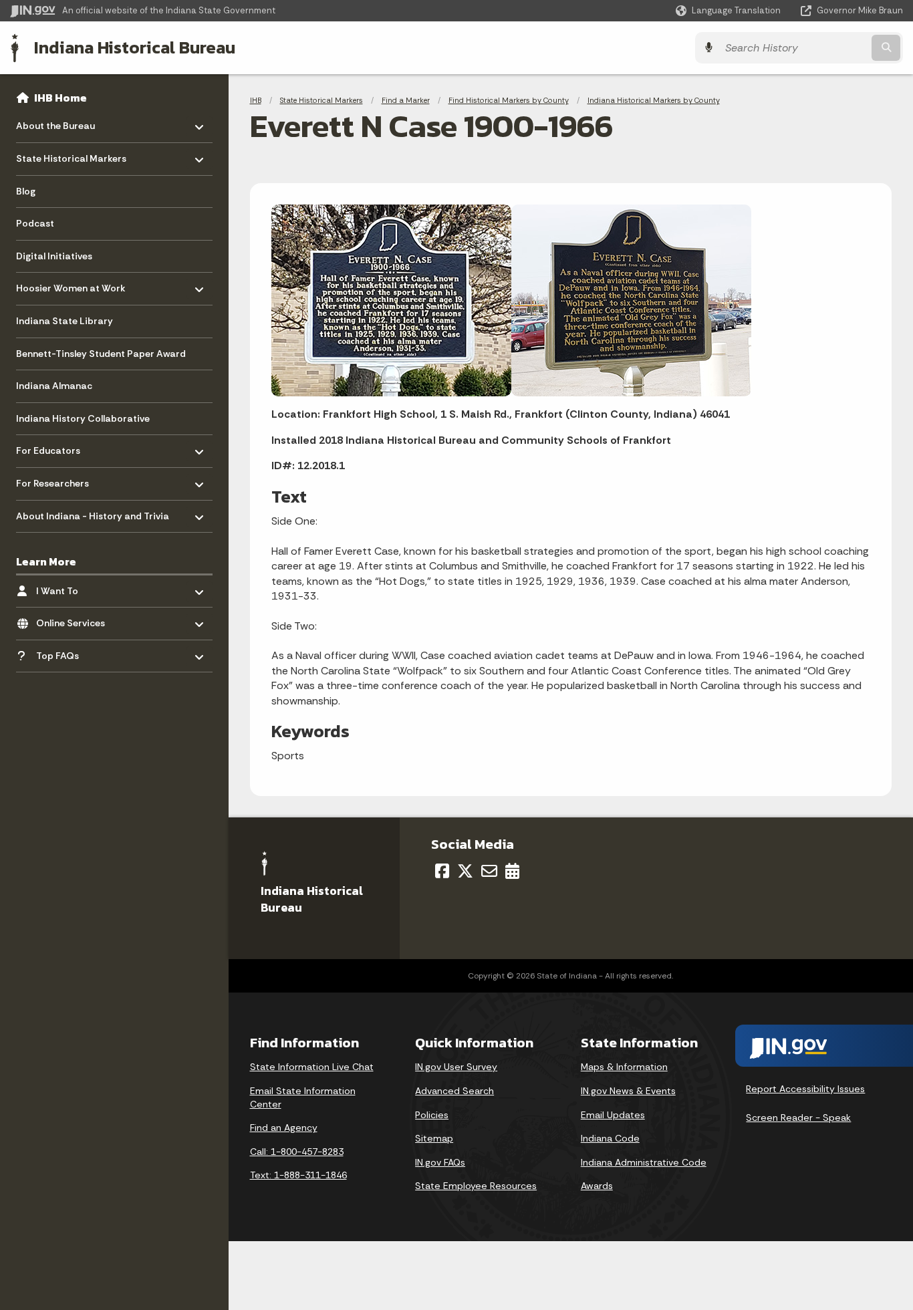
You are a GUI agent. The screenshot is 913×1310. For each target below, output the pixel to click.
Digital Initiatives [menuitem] (54, 256)
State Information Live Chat (312, 1067)
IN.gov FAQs (440, 1162)
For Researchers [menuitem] (55, 480)
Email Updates (613, 1115)
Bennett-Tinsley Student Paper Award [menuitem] (101, 354)
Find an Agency (283, 1128)
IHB (255, 100)
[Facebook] (442, 871)
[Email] (489, 871)
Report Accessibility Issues (805, 1089)
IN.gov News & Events (628, 1091)
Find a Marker (406, 100)
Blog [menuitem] (25, 191)
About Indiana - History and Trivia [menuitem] (92, 512)
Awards (597, 1186)
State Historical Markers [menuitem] (71, 155)
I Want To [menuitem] (75, 587)
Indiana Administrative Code (643, 1162)
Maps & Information (624, 1067)
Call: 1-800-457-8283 (297, 1152)
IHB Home (60, 97)
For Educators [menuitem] (55, 447)
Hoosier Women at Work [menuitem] (71, 285)
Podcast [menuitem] (35, 223)
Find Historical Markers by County (508, 100)
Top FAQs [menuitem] (75, 652)
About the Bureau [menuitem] (55, 123)
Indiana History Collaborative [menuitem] (83, 418)
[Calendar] (512, 871)
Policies (431, 1115)
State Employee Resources (476, 1186)
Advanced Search (454, 1091)
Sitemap (434, 1138)
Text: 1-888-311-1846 (298, 1175)
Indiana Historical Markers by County (654, 100)
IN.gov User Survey (456, 1067)
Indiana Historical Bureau (134, 47)
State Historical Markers (321, 100)
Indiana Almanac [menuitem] (54, 386)
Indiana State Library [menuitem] (64, 321)
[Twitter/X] (465, 871)
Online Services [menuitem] (75, 620)
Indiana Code (610, 1138)
